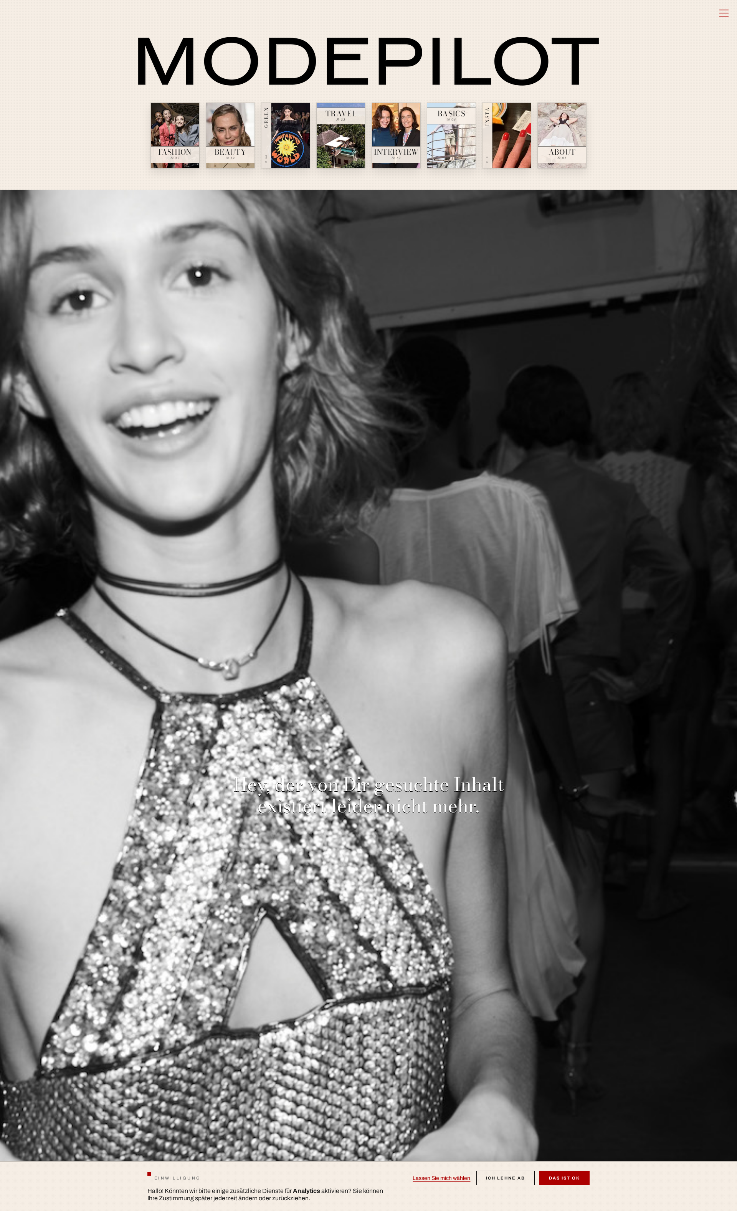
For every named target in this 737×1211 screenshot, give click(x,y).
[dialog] (368, 1186)
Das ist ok (564, 1178)
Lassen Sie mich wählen (441, 1178)
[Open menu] (724, 13)
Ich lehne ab (505, 1178)
